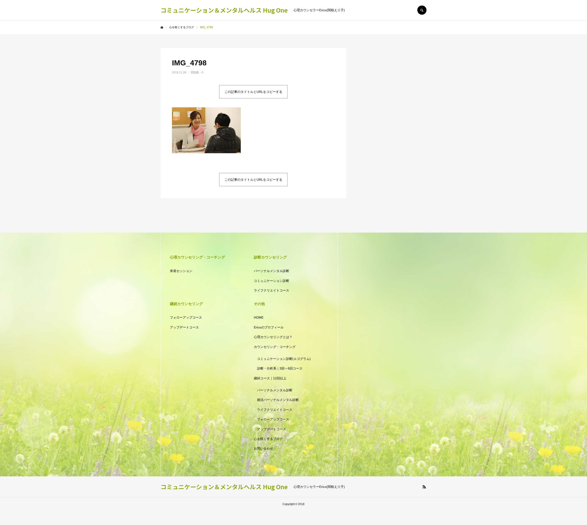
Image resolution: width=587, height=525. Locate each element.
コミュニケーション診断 (271, 281)
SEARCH (421, 10)
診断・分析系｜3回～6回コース (279, 368)
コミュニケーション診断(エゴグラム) (284, 359)
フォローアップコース (186, 317)
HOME (258, 317)
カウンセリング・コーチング (275, 347)
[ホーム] (162, 27)
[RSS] (424, 486)
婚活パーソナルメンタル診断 (278, 400)
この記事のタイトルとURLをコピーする (253, 92)
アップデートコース (184, 327)
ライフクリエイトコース (271, 290)
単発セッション (181, 271)
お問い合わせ (263, 448)
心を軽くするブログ (268, 439)
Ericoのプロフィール (269, 327)
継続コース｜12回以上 (270, 378)
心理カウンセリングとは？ (273, 337)
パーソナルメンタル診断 (271, 271)
